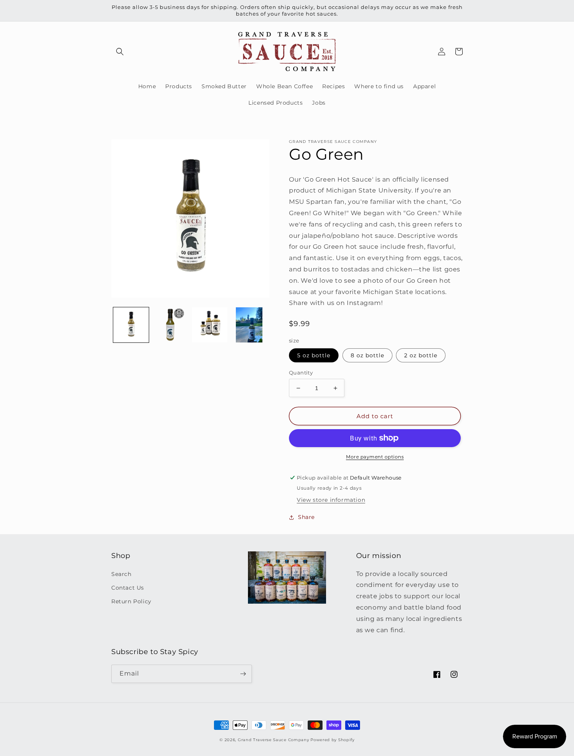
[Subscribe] (242, 674)
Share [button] (306, 517)
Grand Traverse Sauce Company (274, 739)
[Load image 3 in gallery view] (210, 325)
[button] (119, 51)
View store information (331, 499)
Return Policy (131, 601)
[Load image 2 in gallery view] (170, 325)
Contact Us (127, 587)
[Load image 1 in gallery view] (131, 325)
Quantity (301, 372)
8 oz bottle (367, 355)
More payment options (375, 457)
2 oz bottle (420, 355)
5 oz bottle (313, 355)
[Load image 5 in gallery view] (249, 325)
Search (121, 574)
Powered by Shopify (332, 739)
